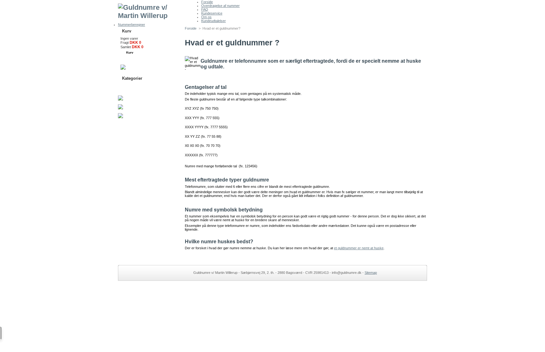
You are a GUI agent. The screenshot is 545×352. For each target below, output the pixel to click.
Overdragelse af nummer (220, 6)
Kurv (126, 31)
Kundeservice (211, 13)
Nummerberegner (131, 24)
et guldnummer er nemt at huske (359, 248)
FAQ (204, 9)
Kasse (139, 59)
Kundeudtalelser (213, 21)
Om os (206, 17)
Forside (207, 2)
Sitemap (371, 272)
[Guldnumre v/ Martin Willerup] (159, 9)
